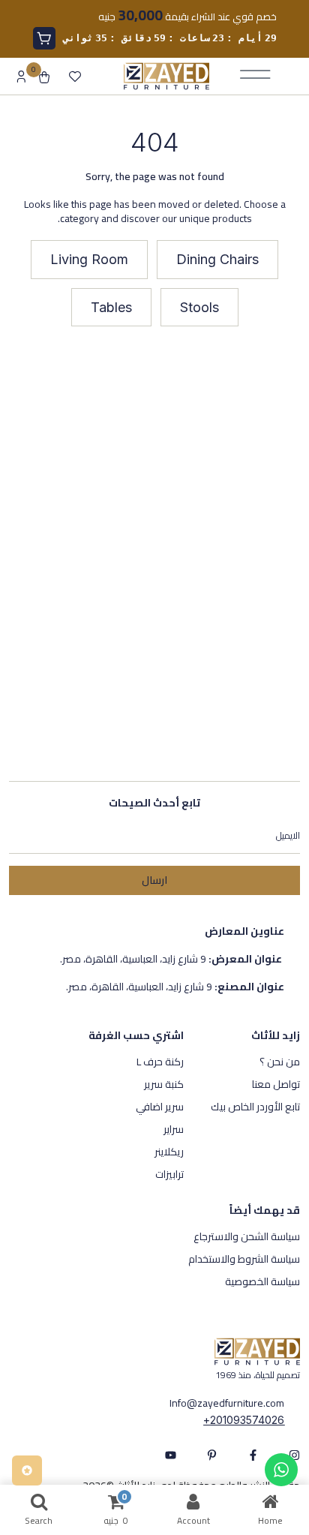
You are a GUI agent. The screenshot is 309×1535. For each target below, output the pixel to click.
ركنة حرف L (160, 1061)
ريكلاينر (169, 1151)
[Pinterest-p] (212, 1455)
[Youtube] (170, 1455)
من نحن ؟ (280, 1061)
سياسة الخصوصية (262, 1281)
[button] (217, 259)
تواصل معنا (276, 1084)
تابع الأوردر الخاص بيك (255, 1106)
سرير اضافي (160, 1106)
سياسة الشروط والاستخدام (244, 1259)
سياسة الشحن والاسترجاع (247, 1236)
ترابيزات (169, 1174)
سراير (174, 1129)
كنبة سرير (164, 1084)
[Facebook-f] (253, 1455)
